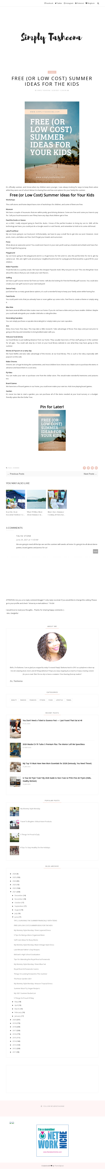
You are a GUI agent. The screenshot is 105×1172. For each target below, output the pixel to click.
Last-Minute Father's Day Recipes (27, 949)
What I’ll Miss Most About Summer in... (35, 513)
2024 (14, 881)
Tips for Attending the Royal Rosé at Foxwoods (32, 959)
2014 (14, 1041)
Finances (33, 700)
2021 (14, 892)
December (19, 895)
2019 (14, 1023)
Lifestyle (59, 700)
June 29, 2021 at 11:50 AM (27, 540)
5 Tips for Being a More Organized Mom (29, 935)
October (18, 902)
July (16, 913)
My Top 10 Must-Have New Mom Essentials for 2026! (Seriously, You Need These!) (57, 763)
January (18, 1016)
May (16, 1001)
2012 (14, 1048)
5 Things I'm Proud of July (30, 834)
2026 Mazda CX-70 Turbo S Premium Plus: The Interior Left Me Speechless (54, 744)
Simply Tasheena (44, 90)
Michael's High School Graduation (27, 954)
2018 (14, 1027)
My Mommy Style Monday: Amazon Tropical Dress (33, 983)
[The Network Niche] (52, 1156)
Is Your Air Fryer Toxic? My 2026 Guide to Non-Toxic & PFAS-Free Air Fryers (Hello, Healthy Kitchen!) (57, 779)
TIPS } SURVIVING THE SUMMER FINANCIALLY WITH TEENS (35, 920)
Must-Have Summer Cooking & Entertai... (56, 513)
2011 (14, 1052)
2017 (14, 1030)
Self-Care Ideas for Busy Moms (26, 940)
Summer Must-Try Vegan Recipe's (27, 988)
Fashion (23, 700)
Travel (68, 700)
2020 (14, 1019)
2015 (14, 1037)
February (18, 1012)
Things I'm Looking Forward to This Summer (30, 974)
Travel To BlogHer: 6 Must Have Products (36, 821)
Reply (95, 551)
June (16, 917)
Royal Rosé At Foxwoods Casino (26, 969)
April (16, 1005)
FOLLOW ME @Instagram (53, 1106)
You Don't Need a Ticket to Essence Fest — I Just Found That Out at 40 (52, 720)
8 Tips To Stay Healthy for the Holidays (35, 847)
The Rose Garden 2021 (23, 979)
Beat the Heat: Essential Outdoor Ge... (15, 513)
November (19, 899)
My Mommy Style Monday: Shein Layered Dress (32, 930)
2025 (14, 877)
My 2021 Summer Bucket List (25, 993)
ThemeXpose (59, 1166)
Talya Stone (23, 536)
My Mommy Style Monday (30, 808)
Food (51, 700)
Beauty (14, 700)
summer (52, 72)
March (17, 1009)
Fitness (42, 700)
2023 (14, 884)
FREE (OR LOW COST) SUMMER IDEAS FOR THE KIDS (33, 925)
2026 (14, 874)
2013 (14, 1045)
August (17, 910)
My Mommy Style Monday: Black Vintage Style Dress (34, 945)
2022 (14, 888)
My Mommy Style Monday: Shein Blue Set (30, 964)
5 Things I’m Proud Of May (24, 998)
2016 (14, 1034)
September (19, 906)
